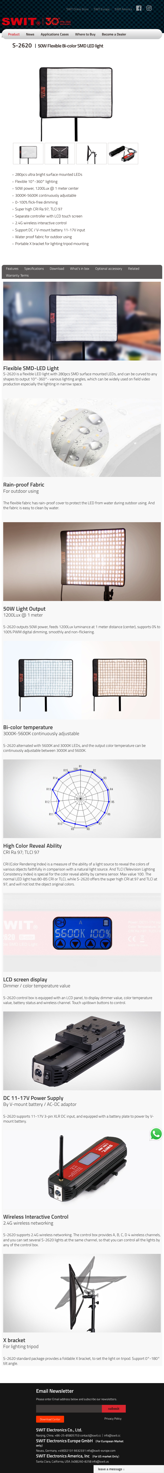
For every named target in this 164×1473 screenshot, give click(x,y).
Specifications (34, 268)
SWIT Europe (102, 9)
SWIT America (123, 9)
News (30, 34)
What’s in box (79, 268)
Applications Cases (55, 34)
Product (14, 34)
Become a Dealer (114, 34)
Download (57, 268)
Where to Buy (85, 34)
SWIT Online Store (77, 9)
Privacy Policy (113, 1418)
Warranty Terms (17, 275)
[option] (28, 154)
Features (12, 268)
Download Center (50, 1419)
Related (133, 268)
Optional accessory (108, 268)
